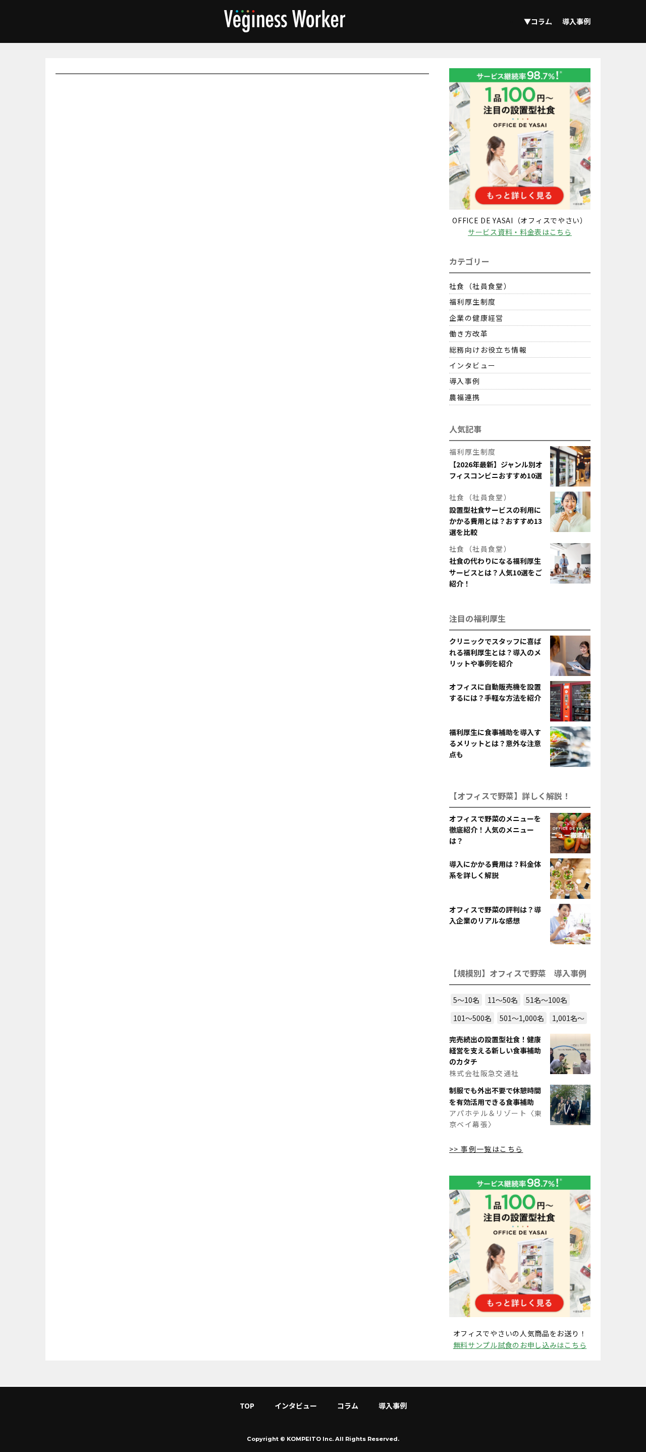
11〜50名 (503, 1000)
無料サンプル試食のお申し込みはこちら (520, 1345)
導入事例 (576, 21)
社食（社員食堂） (480, 286)
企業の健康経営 (476, 318)
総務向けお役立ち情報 (488, 350)
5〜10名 (466, 1000)
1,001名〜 (568, 1018)
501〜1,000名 (522, 1018)
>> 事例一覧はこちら (486, 1149)
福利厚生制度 (472, 302)
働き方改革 (468, 333)
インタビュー (472, 365)
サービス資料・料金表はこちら (520, 232)
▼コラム (538, 21)
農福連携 (464, 397)
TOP (247, 1405)
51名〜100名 (546, 1000)
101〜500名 (472, 1018)
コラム (347, 1405)
